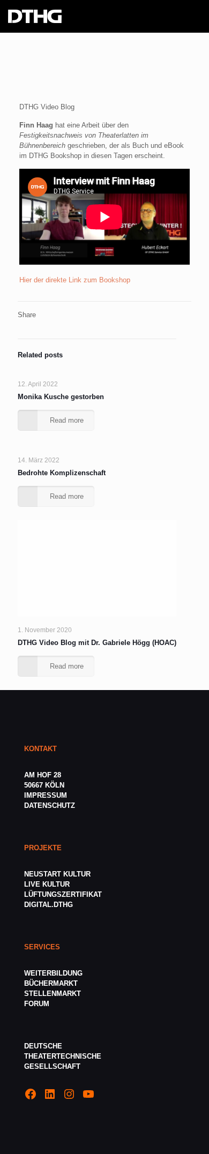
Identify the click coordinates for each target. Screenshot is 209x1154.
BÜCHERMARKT (51, 983)
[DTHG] (35, 16)
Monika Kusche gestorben (61, 397)
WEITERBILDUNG (53, 973)
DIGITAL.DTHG (48, 905)
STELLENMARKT (52, 994)
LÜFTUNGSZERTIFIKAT (63, 894)
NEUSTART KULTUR (57, 874)
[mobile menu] (194, 16)
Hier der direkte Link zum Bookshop (74, 280)
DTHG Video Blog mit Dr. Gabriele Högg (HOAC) (97, 643)
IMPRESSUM (45, 795)
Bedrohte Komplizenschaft (62, 473)
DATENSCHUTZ (50, 805)
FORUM (36, 1004)
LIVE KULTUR (47, 884)
